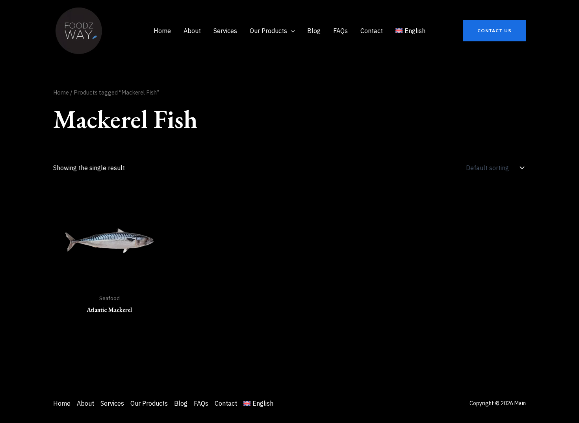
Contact (226, 403)
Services (112, 403)
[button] (494, 30)
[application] (291, 30)
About (85, 403)
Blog (180, 403)
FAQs (201, 403)
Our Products (149, 403)
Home (61, 92)
